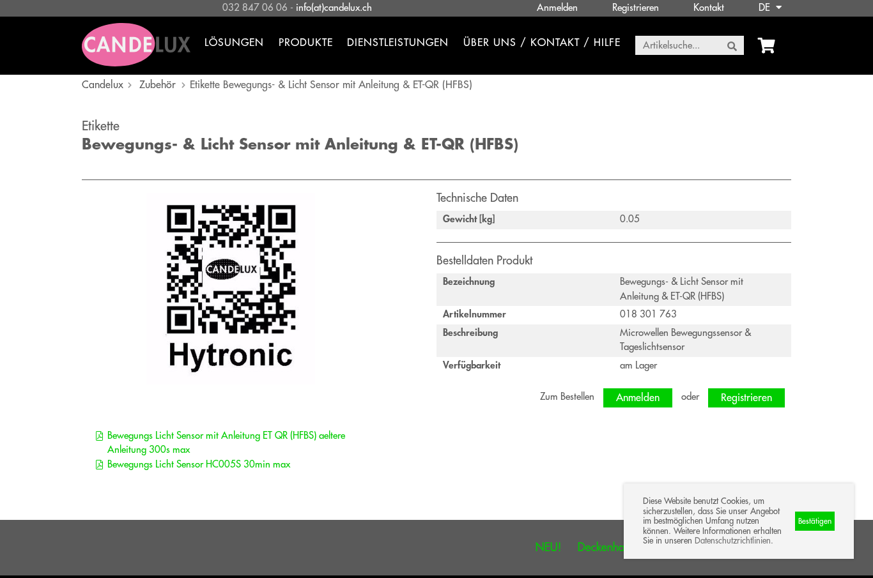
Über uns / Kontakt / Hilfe (542, 43)
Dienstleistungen (398, 43)
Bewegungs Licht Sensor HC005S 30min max (198, 464)
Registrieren (635, 8)
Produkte (306, 43)
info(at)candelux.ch (334, 8)
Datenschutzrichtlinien (733, 540)
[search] (732, 46)
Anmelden (557, 8)
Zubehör (157, 85)
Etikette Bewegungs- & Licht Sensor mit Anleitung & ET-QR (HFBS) (331, 85)
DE (766, 8)
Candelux (102, 85)
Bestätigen (814, 521)
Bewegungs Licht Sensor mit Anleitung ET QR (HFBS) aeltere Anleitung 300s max (226, 443)
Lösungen (234, 43)
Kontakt (708, 8)
